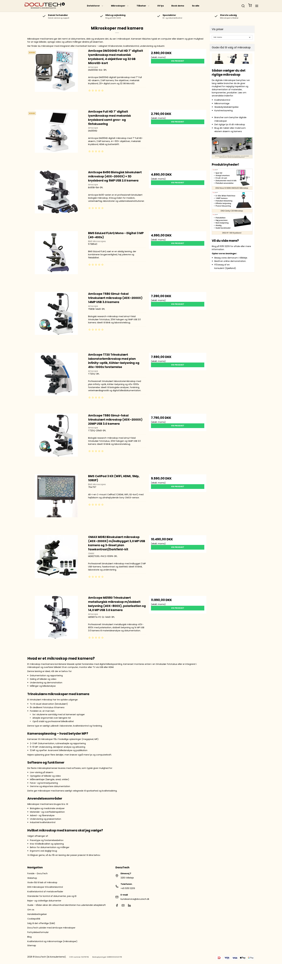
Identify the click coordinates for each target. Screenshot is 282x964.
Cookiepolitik (33, 918)
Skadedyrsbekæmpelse (226, 107)
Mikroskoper (118, 5)
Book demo (177, 5)
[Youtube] (123, 906)
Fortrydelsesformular (38, 932)
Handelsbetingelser (37, 914)
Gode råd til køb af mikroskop (42, 882)
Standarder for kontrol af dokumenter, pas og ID (52, 896)
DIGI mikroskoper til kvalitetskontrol (45, 887)
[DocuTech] (45, 6)
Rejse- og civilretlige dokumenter (44, 900)
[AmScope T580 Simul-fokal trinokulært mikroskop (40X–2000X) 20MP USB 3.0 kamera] (56, 442)
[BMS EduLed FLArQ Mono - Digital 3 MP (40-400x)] (56, 260)
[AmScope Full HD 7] (56, 138)
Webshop (32, 878)
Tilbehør (141, 5)
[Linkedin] (129, 906)
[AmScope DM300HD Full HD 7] (56, 78)
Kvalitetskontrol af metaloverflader (45, 891)
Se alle (195, 5)
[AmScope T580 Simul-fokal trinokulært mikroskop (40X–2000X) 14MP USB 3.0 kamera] (56, 321)
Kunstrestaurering (223, 110)
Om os (30, 909)
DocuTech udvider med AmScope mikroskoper (51, 927)
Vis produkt (177, 61)
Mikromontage (221, 103)
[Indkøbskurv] (250, 6)
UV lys (160, 5)
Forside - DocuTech (37, 873)
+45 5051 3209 (128, 888)
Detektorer (93, 5)
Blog (29, 936)
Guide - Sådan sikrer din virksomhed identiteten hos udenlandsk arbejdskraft (66, 905)
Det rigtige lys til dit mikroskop (229, 124)
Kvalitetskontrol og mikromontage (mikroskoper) (52, 941)
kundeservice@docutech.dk (135, 899)
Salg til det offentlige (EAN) (41, 923)
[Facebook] (116, 906)
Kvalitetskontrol (222, 99)
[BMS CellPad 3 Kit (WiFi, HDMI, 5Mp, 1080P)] (56, 503)
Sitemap (31, 945)
